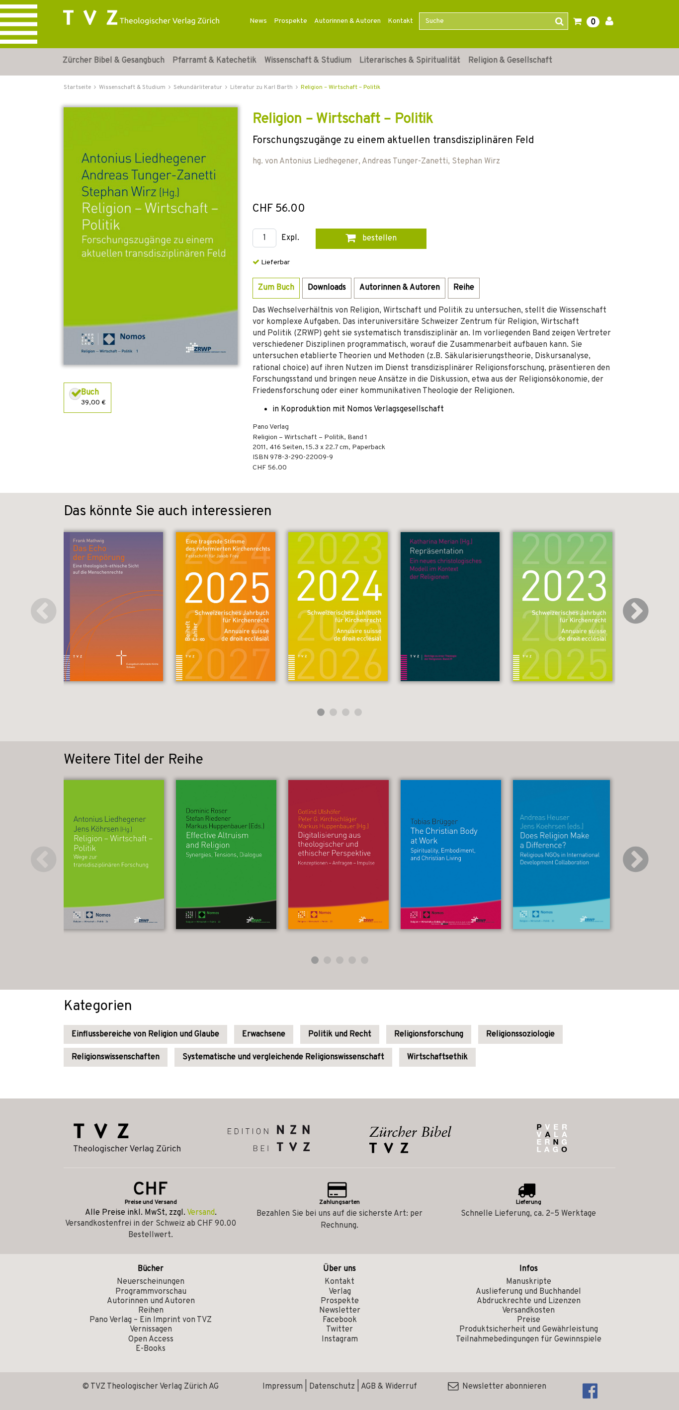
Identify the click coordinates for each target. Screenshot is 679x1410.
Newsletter (339, 1311)
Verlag (340, 1292)
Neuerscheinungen (150, 1282)
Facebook (340, 1320)
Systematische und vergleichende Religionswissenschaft (283, 1057)
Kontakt (400, 21)
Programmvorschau (150, 1292)
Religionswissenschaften (116, 1057)
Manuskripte (528, 1282)
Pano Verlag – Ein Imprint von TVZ (150, 1320)
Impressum (282, 1387)
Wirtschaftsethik (437, 1057)
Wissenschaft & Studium (307, 61)
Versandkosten (528, 1311)
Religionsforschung (428, 1034)
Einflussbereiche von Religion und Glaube (145, 1034)
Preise (528, 1320)
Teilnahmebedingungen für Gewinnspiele (528, 1339)
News (258, 21)
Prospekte (290, 21)
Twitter (339, 1329)
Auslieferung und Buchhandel (528, 1292)
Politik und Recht (339, 1034)
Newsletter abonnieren (502, 1387)
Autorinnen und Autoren (151, 1301)
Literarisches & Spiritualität (409, 61)
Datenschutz (332, 1387)
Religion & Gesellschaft (510, 61)
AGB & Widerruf (389, 1387)
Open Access (150, 1339)
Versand (201, 1213)
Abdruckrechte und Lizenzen (529, 1301)
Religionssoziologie (520, 1034)
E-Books (151, 1349)
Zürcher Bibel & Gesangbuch (114, 61)
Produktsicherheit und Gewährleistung (528, 1329)
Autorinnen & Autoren (347, 21)
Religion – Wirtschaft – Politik (340, 87)
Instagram (340, 1339)
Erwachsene (263, 1034)
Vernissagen (151, 1329)
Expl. (290, 238)
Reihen (151, 1311)
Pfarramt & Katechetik (214, 61)
